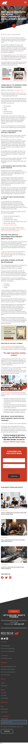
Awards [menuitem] (3, 683)
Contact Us (14, 611)
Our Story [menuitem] (3, 692)
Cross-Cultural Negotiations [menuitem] (8, 672)
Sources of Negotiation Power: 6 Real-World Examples (12, 568)
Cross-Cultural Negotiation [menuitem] (8, 651)
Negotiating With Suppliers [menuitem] (8, 669)
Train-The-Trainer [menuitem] (5, 674)
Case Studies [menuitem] (4, 712)
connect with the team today (14, 442)
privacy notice (18, 470)
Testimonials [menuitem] (4, 685)
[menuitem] (14, 655)
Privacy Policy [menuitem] (4, 698)
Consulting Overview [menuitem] (6, 658)
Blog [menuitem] (2, 706)
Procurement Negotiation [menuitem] (8, 648)
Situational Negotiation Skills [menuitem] (8, 666)
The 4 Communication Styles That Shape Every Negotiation (13, 540)
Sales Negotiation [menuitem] (5, 645)
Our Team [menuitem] (3, 695)
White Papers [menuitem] (4, 709)
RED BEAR (5, 34)
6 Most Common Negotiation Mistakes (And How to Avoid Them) (13, 513)
